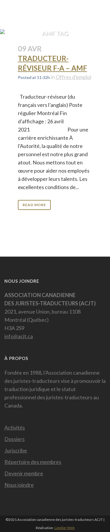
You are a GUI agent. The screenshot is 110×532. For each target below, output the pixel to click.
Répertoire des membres (32, 462)
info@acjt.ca (18, 336)
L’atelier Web (64, 528)
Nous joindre (19, 485)
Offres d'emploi (73, 77)
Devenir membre (23, 473)
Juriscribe (15, 450)
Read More (34, 205)
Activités (14, 427)
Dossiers (14, 439)
